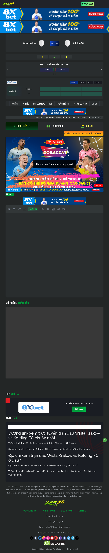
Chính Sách (49, 511)
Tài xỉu (90, 82)
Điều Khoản (67, 511)
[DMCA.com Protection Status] (54, 543)
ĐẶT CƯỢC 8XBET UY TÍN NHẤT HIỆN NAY (84, 133)
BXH (50, 103)
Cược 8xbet (87, 4)
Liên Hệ (82, 511)
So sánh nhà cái (63, 103)
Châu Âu (82, 82)
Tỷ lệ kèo (25, 103)
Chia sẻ (89, 126)
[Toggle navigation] (104, 4)
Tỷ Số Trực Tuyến (80, 103)
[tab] (22, 126)
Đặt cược (79, 409)
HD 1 (11, 194)
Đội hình (15, 103)
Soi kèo (94, 103)
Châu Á (74, 82)
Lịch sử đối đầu (39, 103)
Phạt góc (98, 82)
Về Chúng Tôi (30, 511)
